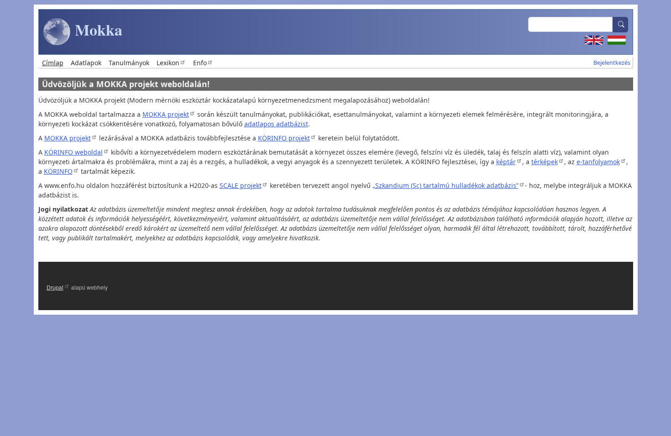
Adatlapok (86, 62)
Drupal (55, 287)
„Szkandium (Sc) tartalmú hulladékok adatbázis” (445, 185)
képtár (506, 161)
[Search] (620, 24)
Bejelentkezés (611, 63)
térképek (544, 161)
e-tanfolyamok (598, 161)
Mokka (96, 29)
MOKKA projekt (165, 114)
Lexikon (168, 62)
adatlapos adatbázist (276, 123)
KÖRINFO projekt (284, 138)
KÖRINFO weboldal (73, 152)
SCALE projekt (241, 185)
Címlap (52, 62)
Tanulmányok (129, 62)
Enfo (200, 62)
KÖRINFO (58, 171)
